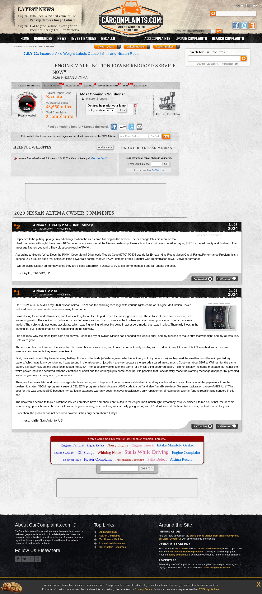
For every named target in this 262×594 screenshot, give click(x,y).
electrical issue (72, 459)
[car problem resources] (45, 39)
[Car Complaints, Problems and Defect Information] (131, 17)
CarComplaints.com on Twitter (24, 559)
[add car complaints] (159, 39)
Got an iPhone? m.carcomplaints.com (38, 559)
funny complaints (178, 554)
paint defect (157, 459)
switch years (106, 46)
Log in (238, 5)
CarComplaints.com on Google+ (31, 559)
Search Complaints (109, 535)
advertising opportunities (217, 567)
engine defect (95, 445)
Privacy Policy (143, 589)
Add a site (105, 147)
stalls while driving (146, 452)
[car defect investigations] (85, 39)
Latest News (36, 10)
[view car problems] (26, 39)
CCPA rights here (209, 589)
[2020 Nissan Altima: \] (219, 318)
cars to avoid (180, 548)
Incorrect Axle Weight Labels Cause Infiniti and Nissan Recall (81, 54)
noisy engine (117, 445)
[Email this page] (139, 126)
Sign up (251, 5)
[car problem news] (63, 39)
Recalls (90, 85)
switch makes (165, 46)
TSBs (126, 85)
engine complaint (186, 452)
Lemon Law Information (112, 543)
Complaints (53, 85)
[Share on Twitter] (131, 126)
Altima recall (181, 459)
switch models (136, 46)
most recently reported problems (185, 551)
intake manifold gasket (175, 445)
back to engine (29, 85)
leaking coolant (64, 452)
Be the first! (99, 158)
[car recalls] (108, 39)
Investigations (109, 85)
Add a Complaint (108, 532)
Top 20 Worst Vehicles (111, 539)
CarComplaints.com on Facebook (18, 559)
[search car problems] (229, 39)
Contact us (175, 538)
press (193, 535)
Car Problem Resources (112, 547)
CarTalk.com (158, 170)
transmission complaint (129, 459)
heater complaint (98, 459)
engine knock (143, 445)
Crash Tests (72, 85)
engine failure (72, 445)
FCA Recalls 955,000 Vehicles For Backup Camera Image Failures (53, 18)
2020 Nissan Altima (70, 78)
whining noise (109, 452)
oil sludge (85, 452)
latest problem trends (209, 548)
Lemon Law (140, 85)
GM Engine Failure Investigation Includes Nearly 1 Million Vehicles (54, 28)
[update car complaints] (192, 39)
